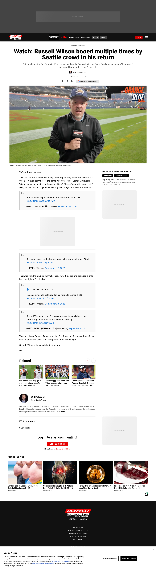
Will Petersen (38, 397)
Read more (61, 412)
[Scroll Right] (93, 360)
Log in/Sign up (107, 180)
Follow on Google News (88, 81)
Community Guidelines (63, 449)
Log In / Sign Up (57, 444)
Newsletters (122, 175)
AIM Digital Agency (78, 546)
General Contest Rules (78, 530)
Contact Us (78, 527)
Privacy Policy (65, 561)
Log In (139, 37)
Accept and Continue (129, 558)
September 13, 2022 (55, 303)
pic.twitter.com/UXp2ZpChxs (40, 298)
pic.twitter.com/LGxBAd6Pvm (40, 201)
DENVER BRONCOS (78, 46)
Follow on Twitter (78, 536)
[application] (78, 124)
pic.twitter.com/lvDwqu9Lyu (39, 262)
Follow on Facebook (78, 533)
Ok (153, 549)
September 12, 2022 (67, 206)
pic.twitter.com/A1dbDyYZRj (40, 322)
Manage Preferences (110, 558)
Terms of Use (55, 561)
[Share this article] (67, 81)
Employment (78, 539)
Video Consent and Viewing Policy (43, 563)
